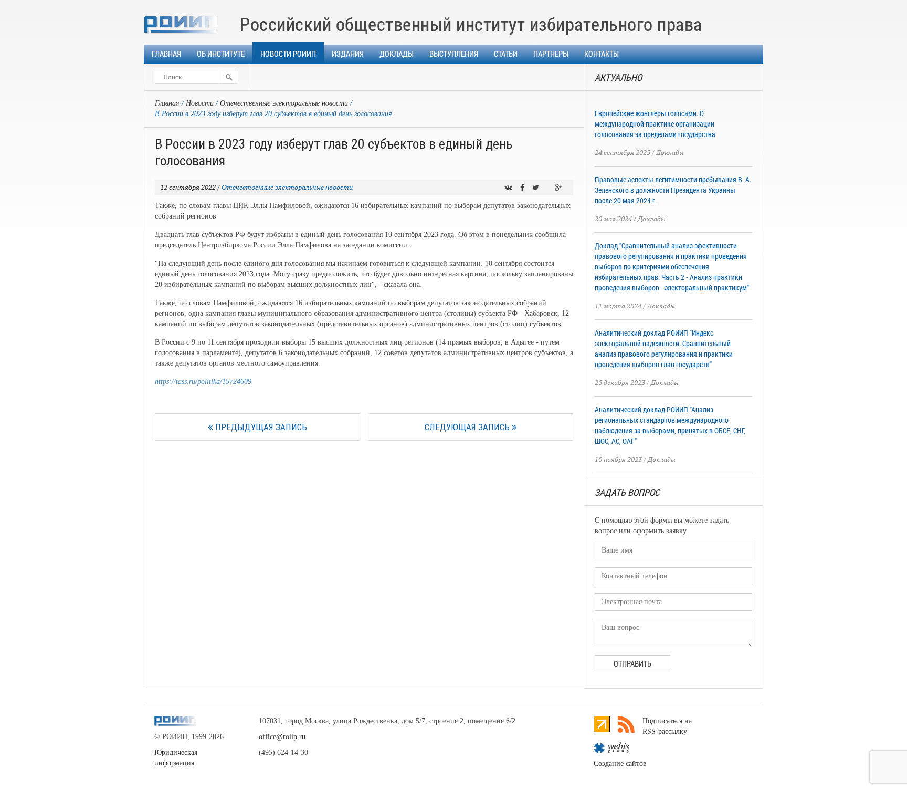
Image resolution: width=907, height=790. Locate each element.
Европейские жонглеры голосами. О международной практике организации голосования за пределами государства (655, 123)
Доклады (396, 53)
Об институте (221, 53)
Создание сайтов (620, 763)
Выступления (453, 53)
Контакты (601, 53)
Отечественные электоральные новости (284, 103)
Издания (348, 53)
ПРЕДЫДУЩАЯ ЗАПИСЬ (260, 427)
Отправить (632, 663)
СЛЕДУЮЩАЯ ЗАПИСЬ (468, 427)
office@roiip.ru (282, 737)
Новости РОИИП (288, 53)
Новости (200, 103)
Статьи (506, 53)
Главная (166, 53)
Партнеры (550, 53)
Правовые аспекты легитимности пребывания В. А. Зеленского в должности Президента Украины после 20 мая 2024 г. (673, 189)
